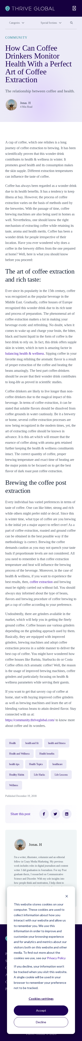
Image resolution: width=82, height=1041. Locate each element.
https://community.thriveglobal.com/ (30, 720)
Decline (41, 1022)
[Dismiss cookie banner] (66, 896)
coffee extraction (41, 582)
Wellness (13, 785)
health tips (14, 764)
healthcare (57, 764)
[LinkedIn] (67, 814)
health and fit (31, 743)
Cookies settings (41, 998)
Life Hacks (39, 774)
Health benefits (46, 753)
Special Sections (49, 22)
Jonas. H (25, 103)
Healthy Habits (16, 774)
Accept (41, 1010)
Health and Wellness (19, 753)
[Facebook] (44, 814)
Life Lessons (61, 774)
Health (12, 743)
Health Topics (36, 764)
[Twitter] (55, 814)
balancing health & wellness (24, 353)
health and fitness (57, 743)
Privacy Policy (56, 958)
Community (16, 37)
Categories (14, 22)
